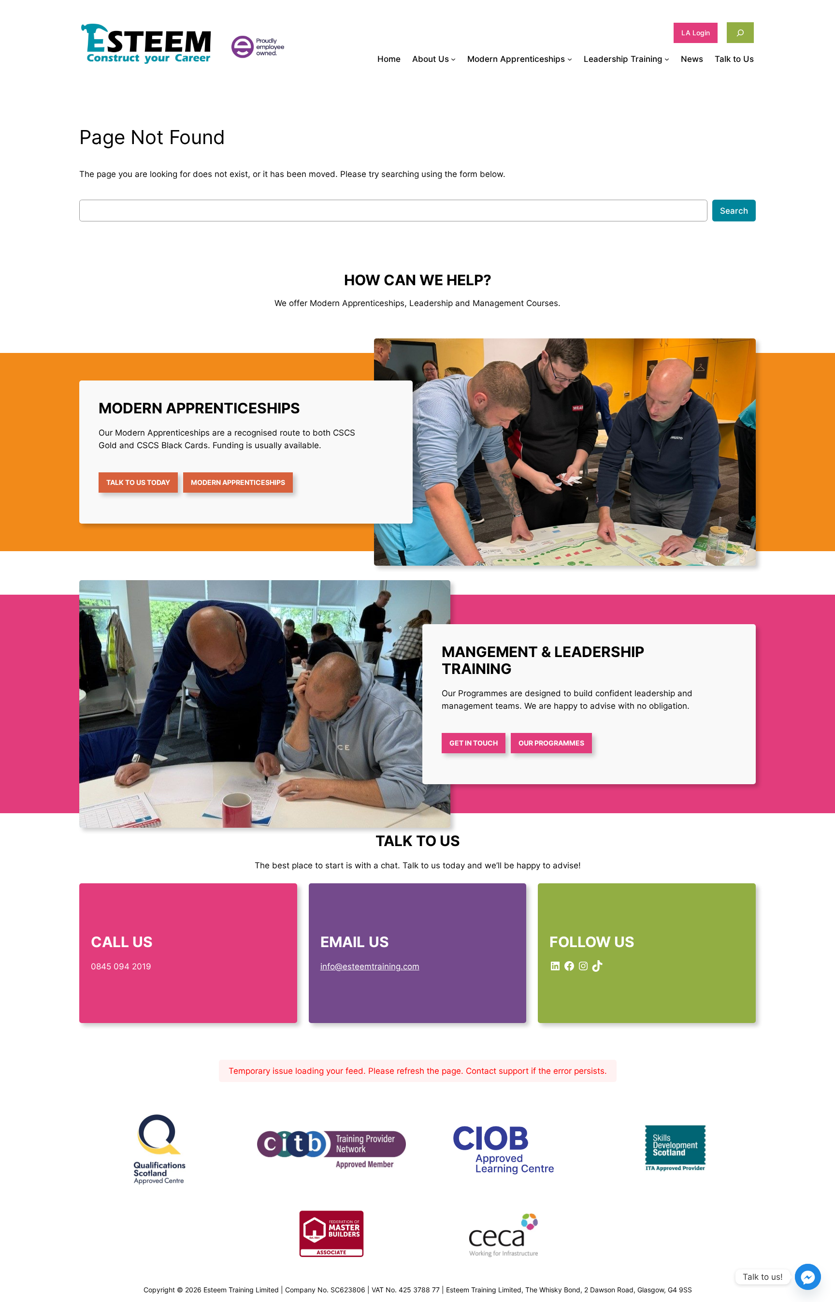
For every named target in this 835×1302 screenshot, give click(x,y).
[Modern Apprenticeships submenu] (569, 59)
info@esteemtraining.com (369, 966)
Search (734, 211)
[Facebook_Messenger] (808, 1277)
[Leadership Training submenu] (666, 59)
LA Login (695, 33)
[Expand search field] (740, 32)
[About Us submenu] (453, 59)
